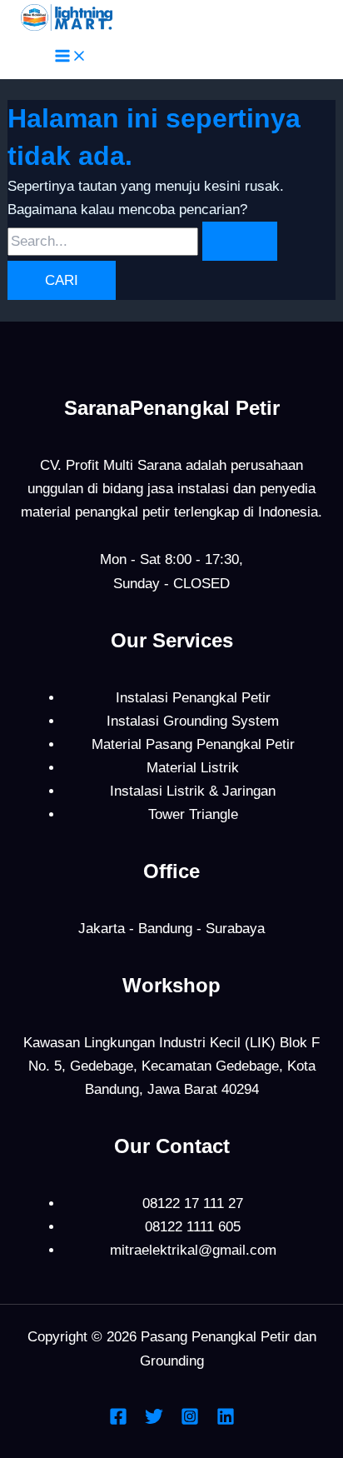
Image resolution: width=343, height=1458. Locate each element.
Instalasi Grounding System (193, 721)
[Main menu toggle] (71, 57)
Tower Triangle (193, 814)
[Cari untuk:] (142, 241)
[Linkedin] (225, 1421)
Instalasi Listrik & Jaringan (193, 791)
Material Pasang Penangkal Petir (193, 744)
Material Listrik (193, 768)
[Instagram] (190, 1421)
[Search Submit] (239, 241)
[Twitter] (154, 1421)
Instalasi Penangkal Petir (193, 698)
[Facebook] (118, 1421)
